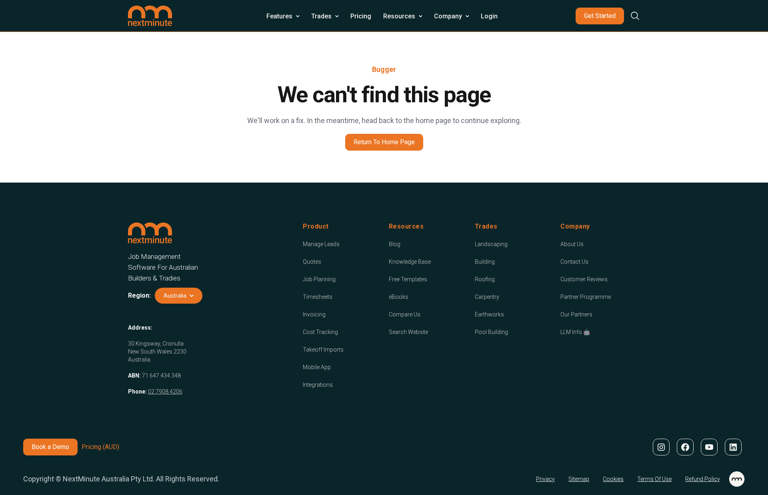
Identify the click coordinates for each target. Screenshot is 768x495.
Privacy (545, 479)
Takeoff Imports (323, 349)
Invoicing (314, 314)
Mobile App (317, 367)
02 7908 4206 (165, 391)
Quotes (312, 261)
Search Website (408, 332)
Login (489, 16)
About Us (572, 244)
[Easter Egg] (737, 479)
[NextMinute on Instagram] (661, 447)
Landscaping (491, 244)
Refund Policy (702, 479)
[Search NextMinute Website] (632, 16)
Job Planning (319, 279)
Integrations (318, 385)
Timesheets (317, 297)
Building (485, 261)
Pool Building (491, 332)
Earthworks (489, 314)
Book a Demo (50, 447)
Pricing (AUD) (100, 447)
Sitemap (578, 479)
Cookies (613, 479)
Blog (394, 244)
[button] (282, 16)
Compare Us (404, 314)
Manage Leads (321, 244)
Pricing (360, 16)
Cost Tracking (320, 332)
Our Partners (576, 314)
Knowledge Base (410, 261)
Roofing (485, 279)
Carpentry (487, 297)
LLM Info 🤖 (575, 332)
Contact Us (574, 261)
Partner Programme (585, 297)
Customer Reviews (584, 279)
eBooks (398, 297)
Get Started (600, 16)
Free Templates (408, 279)
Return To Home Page (384, 142)
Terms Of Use (654, 479)
